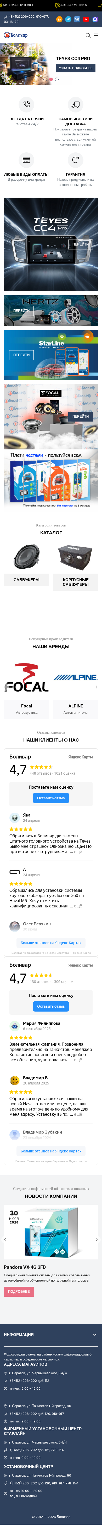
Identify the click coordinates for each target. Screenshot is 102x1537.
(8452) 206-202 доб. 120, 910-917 (37, 1413)
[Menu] (95, 35)
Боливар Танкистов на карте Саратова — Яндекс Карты (51, 1161)
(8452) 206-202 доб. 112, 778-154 (37, 1449)
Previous (5, 687)
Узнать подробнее (76, 68)
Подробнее (19, 1291)
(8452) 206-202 (22, 16)
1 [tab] (45, 79)
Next (97, 687)
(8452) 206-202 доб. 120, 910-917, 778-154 (44, 1483)
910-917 (42, 16)
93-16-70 (11, 22)
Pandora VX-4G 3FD (25, 1267)
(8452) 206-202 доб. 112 (29, 1380)
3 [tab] (57, 79)
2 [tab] (51, 79)
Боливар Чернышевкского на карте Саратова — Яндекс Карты (51, 952)
